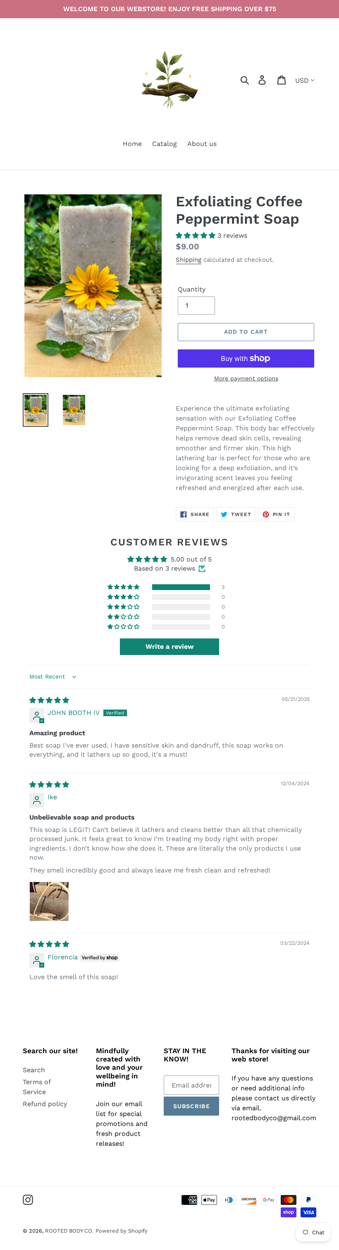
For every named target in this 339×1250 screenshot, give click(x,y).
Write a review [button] (169, 646)
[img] (49, 700)
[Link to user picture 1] (49, 901)
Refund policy (45, 1104)
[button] (196, 235)
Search (34, 1070)
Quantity (191, 289)
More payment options (246, 378)
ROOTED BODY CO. (69, 1231)
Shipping (188, 259)
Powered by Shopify (121, 1231)
